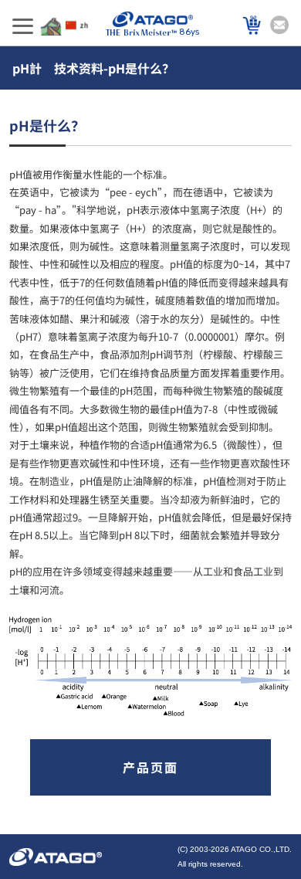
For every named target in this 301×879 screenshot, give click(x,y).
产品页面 (150, 767)
